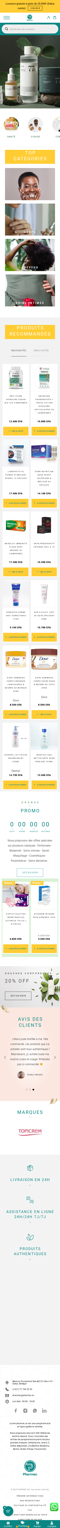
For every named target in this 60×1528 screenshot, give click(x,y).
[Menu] (6, 18)
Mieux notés (41, 350)
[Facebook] (15, 1411)
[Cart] (54, 18)
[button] (44, 431)
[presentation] (1, 917)
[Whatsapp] (35, 1411)
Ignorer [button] (35, 8)
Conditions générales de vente (30, 1515)
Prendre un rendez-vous (30, 1496)
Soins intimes (30, 303)
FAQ (30, 1510)
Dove (16, 700)
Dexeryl (16, 770)
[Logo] (29, 17)
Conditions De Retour (30, 1519)
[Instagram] (25, 1411)
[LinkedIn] (44, 1411)
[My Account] (48, 18)
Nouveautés (18, 350)
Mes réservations (30, 1501)
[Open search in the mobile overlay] (30, 29)
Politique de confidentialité (30, 1505)
